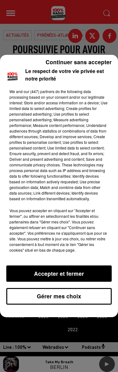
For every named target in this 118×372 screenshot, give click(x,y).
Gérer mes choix (59, 296)
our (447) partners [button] (39, 91)
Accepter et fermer (59, 273)
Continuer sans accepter (79, 62)
